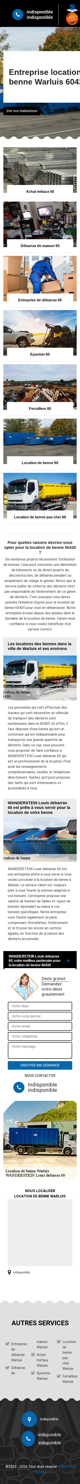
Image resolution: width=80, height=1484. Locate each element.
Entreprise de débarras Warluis (17, 1352)
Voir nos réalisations (21, 111)
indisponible (40, 11)
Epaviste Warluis (43, 1376)
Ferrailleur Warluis (68, 1379)
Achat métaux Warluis (42, 1360)
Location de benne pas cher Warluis (68, 1355)
